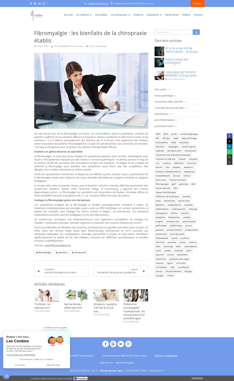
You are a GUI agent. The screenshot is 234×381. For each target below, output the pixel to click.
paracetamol (189, 221)
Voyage (188, 271)
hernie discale (163, 188)
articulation (162, 142)
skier (178, 246)
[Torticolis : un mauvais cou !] (46, 295)
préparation (191, 230)
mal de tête (184, 200)
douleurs (188, 167)
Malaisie (160, 205)
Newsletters (161, 113)
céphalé (160, 150)
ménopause (162, 213)
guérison (183, 184)
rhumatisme (162, 238)
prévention (161, 234)
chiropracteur (174, 150)
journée (187, 196)
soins (158, 250)
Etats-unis (161, 180)
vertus (159, 271)
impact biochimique (166, 192)
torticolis (181, 263)
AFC (157, 138)
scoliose (185, 238)
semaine (171, 242)
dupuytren (189, 171)
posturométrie (174, 230)
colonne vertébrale (165, 159)
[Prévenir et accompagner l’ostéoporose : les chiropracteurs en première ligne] (135, 295)
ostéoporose (172, 221)
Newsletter (174, 217)
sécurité (160, 242)
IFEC (175, 188)
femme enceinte (177, 180)
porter (188, 225)
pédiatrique (176, 225)
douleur (177, 167)
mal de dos (169, 200)
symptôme (182, 254)
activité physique (189, 134)
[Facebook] (31, 4)
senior (182, 242)
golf (174, 184)
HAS (193, 184)
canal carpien (188, 146)
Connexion (197, 377)
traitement (161, 267)
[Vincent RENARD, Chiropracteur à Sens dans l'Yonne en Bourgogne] (36, 15)
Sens (158, 246)
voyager (160, 275)
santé (174, 238)
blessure (160, 146)
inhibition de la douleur (167, 196)
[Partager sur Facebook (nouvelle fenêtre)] (229, 136)
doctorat (191, 163)
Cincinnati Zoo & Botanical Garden (173, 155)
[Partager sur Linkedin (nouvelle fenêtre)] (229, 146)
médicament (162, 209)
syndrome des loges (179, 259)
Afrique (166, 138)
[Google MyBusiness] (35, 4)
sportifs (160, 254)
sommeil (178, 250)
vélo (172, 267)
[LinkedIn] (40, 4)
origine (159, 221)
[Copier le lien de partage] (229, 162)
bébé (173, 142)
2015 (158, 134)
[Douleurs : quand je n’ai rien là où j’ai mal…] (106, 295)
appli (175, 138)
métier (174, 213)
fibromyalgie (162, 184)
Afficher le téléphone (98, 3)
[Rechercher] (196, 32)
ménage (193, 209)
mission (185, 213)
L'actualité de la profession (169, 107)
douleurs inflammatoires (168, 171)
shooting (168, 246)
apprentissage (189, 138)
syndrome (161, 259)
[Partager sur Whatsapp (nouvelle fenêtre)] (229, 151)
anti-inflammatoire (165, 119)
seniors (193, 242)
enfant (186, 175)
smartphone (190, 246)
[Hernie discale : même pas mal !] (76, 295)
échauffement (163, 175)
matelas (188, 205)
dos (168, 167)
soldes (167, 250)
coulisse (167, 163)
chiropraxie (190, 150)
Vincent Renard (173, 271)
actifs (174, 134)
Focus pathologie (164, 95)
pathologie (161, 225)
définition (179, 163)
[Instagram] (44, 4)
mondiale (160, 217)
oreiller (187, 217)
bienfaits (184, 142)
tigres (170, 263)
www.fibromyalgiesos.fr (58, 245)
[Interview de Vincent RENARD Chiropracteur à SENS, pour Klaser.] (159, 75)
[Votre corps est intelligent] (159, 62)
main (158, 200)
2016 (165, 134)
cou (157, 163)
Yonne (170, 275)
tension (159, 263)
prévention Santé (164, 126)
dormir (159, 167)
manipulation (174, 205)
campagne (173, 146)
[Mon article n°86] (159, 51)
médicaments (179, 209)
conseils (193, 159)
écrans (176, 175)
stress (170, 254)
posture (160, 230)
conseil (182, 159)
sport (189, 250)
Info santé (160, 89)
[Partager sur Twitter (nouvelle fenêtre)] (229, 141)
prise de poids (177, 234)
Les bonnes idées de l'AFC (169, 101)
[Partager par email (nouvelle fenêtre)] (229, 157)
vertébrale (183, 267)
